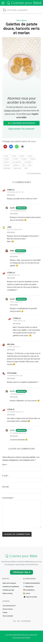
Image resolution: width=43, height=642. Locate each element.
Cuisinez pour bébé (24, 2)
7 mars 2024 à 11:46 (19, 321)
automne (16, 165)
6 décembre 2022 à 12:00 (14, 375)
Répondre (11, 195)
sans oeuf (28, 162)
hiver (29, 165)
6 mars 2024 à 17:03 (16, 302)
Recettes (5, 579)
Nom (4, 465)
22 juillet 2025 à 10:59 (14, 229)
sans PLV (7, 165)
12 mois (23, 159)
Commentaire (8, 498)
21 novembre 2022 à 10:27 (18, 433)
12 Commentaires (33, 173)
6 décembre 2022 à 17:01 (17, 394)
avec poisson (16, 162)
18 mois (32, 159)
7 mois (14, 156)
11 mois (15, 159)
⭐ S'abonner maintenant (21, 123)
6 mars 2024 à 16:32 (13, 275)
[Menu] (3, 3)
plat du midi (17, 168)
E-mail (5, 476)
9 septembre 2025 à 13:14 (18, 211)
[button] (21, 572)
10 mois (6, 159)
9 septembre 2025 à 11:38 (15, 192)
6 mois (6, 156)
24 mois (6, 162)
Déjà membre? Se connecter (21, 129)
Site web (5, 487)
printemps (7, 168)
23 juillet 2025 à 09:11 (17, 253)
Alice (12, 391)
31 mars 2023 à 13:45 (13, 347)
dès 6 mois (22, 20)
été (23, 165)
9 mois (30, 156)
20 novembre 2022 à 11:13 (15, 412)
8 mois (22, 156)
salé (26, 168)
